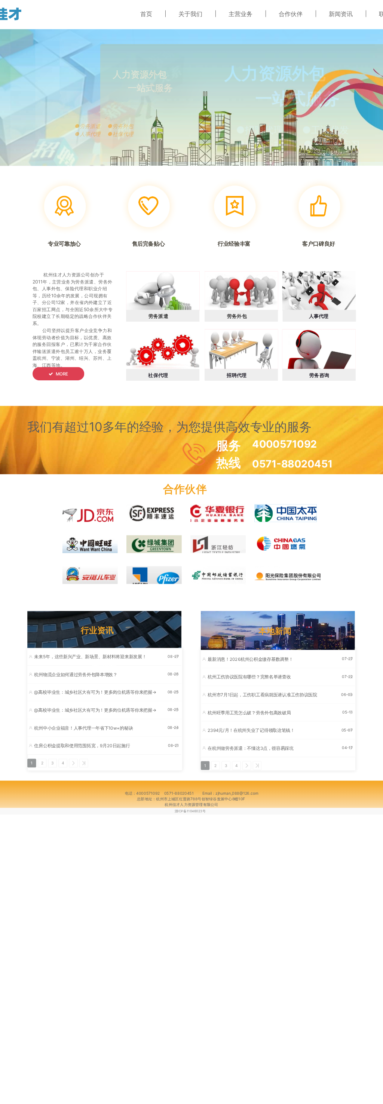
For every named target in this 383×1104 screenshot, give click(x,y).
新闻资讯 (341, 14)
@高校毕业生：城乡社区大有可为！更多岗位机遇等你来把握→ (95, 692)
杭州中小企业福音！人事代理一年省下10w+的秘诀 (83, 728)
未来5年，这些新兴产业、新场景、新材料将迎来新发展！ (90, 657)
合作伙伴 (291, 14)
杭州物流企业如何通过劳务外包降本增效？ (75, 674)
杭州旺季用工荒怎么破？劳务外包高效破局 (249, 712)
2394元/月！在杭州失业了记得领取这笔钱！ (251, 730)
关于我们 (190, 14)
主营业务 (240, 14)
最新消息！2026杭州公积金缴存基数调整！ (250, 659)
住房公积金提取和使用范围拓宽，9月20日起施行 (82, 745)
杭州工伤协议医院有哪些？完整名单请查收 (249, 677)
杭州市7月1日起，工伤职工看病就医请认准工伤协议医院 (262, 694)
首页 (146, 14)
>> (84, 763)
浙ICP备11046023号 (190, 811)
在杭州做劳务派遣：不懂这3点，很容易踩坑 (251, 748)
